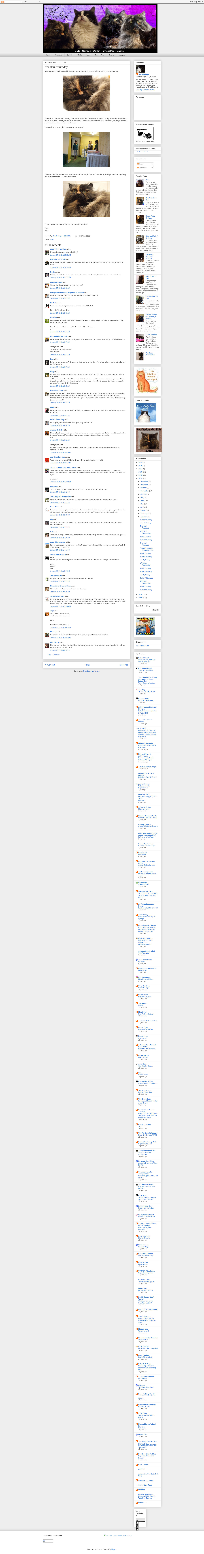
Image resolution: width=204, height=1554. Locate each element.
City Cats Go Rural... (145, 1066)
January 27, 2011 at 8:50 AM (60, 425)
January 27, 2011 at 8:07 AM (60, 367)
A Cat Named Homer (146, 1376)
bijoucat (141, 1385)
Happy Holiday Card (145, 1144)
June (142, 501)
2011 (140, 478)
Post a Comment (54, 655)
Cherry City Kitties (145, 1081)
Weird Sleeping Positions (146, 683)
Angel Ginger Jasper (57, 542)
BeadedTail (54, 507)
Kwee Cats (142, 883)
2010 (140, 594)
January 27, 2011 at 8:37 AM (60, 403)
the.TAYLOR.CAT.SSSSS (147, 1310)
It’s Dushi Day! (143, 1247)
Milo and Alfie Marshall (58, 336)
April (142, 507)
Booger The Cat (144, 824)
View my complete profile (145, 90)
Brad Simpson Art (142, 646)
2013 (140, 472)
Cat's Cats (142, 1064)
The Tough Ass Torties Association (147, 1442)
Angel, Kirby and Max (58, 249)
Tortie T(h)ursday (146, 578)
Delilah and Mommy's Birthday (150, 256)
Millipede (141, 722)
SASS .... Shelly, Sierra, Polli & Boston (147, 1224)
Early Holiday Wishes (145, 1029)
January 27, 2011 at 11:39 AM (60, 452)
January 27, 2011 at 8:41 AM (60, 415)
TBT (139, 1126)
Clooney (53, 632)
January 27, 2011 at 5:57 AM (60, 332)
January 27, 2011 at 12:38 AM (60, 267)
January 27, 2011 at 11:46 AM (60, 463)
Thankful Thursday (144, 527)
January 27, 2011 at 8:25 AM (60, 386)
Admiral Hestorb (56, 430)
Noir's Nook (143, 995)
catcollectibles (143, 1340)
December (144, 481)
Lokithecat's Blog (145, 1206)
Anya (52, 611)
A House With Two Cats (147, 1021)
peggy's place (144, 1355)
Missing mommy (144, 809)
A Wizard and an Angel (147, 767)
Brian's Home (143, 658)
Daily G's (141, 1469)
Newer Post (50, 665)
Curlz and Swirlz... (145, 938)
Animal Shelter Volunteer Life (144, 785)
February (144, 513)
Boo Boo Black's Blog (147, 1454)
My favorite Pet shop (145, 1290)
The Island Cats (56, 576)
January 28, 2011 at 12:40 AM (60, 627)
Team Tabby (143, 915)
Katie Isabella (143, 698)
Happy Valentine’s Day (146, 1208)
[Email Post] (75, 236)
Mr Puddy (53, 303)
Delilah (69, 55)
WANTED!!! (142, 1428)
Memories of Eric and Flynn (60, 586)
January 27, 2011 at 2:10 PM (60, 538)
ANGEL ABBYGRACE (58, 554)
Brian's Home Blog (57, 420)
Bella (80, 55)
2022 (140, 462)
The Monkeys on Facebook (142, 151)
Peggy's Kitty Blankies (147, 1394)
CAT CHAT (142, 728)
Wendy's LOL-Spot (145, 1480)
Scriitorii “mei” (143, 1075)
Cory (52, 407)
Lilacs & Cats (143, 1055)
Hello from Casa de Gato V (147, 777)
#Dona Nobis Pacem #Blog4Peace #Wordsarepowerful (145, 942)
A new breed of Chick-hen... (147, 1083)
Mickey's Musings (145, 743)
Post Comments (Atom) (91, 671)
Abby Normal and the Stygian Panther (146, 1151)
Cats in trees (143, 1245)
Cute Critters (143, 1465)
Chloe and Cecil (144, 1124)
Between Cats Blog (146, 1161)
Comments (143, 168)
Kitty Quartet (143, 1346)
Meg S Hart (142, 1012)
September (144, 491)
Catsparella (54, 486)
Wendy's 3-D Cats (145, 891)
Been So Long (143, 1057)
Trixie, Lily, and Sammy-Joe (60, 496)
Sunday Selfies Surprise (146, 865)
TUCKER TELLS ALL (146, 1271)
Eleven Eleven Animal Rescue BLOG (147, 1405)
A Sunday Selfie (143, 884)
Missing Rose (143, 1264)
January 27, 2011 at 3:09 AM (60, 313)
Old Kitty (53, 317)
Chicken (141, 1005)
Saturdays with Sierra (145, 670)
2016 (140, 465)
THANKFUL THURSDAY (146, 692)
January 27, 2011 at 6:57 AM (60, 355)
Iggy (88, 55)
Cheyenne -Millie (56, 282)
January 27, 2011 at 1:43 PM (60, 515)
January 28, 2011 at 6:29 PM (60, 650)
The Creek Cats (144, 1099)
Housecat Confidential (147, 968)
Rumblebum (143, 1036)
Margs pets (142, 1288)
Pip (51, 519)
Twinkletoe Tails (144, 1090)
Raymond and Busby (58, 259)
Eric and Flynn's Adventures (144, 755)
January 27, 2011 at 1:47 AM (60, 298)
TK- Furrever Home (145, 1184)
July (142, 497)
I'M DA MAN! (142, 1378)
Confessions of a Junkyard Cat (145, 1173)
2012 (140, 475)
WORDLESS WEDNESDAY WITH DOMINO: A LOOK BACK (147, 895)
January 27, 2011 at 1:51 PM (60, 527)
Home (48, 55)
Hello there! (142, 854)
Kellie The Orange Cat (147, 1142)
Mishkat (141, 1490)
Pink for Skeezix (144, 1238)
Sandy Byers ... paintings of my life (146, 1317)
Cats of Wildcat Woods (147, 816)
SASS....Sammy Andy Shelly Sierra (63, 467)
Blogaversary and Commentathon (146, 549)
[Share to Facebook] (87, 236)
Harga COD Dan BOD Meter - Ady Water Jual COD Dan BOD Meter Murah (147, 1116)
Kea (51, 359)
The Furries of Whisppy (147, 1133)
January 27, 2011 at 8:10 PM (60, 592)
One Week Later (143, 953)
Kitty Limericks (144, 1236)
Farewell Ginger (143, 988)
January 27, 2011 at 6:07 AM (60, 342)
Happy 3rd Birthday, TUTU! (147, 1135)
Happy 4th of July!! (144, 996)
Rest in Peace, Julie (145, 1092)
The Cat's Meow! (145, 960)
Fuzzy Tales (143, 1027)
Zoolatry (141, 690)
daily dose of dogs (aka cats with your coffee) (147, 834)
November (144, 484)
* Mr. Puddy (142, 1003)
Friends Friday (145, 523)
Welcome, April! (143, 1331)
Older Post (123, 665)
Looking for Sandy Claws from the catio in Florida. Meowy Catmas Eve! (146, 929)
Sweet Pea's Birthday (150, 217)
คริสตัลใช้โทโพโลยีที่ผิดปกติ (148, 826)
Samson (58, 55)
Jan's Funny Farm (145, 872)
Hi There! (141, 962)
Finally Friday (145, 560)
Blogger (113, 1549)
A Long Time (142, 1154)
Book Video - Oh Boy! (145, 1014)
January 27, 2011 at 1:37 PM (60, 502)
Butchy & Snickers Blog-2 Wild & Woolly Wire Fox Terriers (146, 1496)
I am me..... (142, 1503)
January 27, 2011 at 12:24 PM (60, 482)
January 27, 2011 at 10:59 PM (60, 606)
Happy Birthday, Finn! (145, 1273)
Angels (122, 55)
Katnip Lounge (144, 977)
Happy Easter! (143, 788)
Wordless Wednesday (150, 354)
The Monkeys (143, 74)
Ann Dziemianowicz (57, 457)
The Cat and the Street (146, 1387)
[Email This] (80, 236)
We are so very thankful (146, 1217)
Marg (52, 372)
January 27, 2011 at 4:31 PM (60, 550)
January (143, 517)
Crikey (140, 1073)
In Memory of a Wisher (146, 837)
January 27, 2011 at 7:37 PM (60, 581)
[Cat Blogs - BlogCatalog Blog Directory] (118, 1535)
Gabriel (111, 55)
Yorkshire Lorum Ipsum (146, 1282)
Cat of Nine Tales (145, 1485)
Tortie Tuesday (151, 335)
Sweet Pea (99, 55)
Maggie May (143, 1329)
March (143, 510)
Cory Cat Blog (144, 986)
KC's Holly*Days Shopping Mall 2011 (146, 1365)
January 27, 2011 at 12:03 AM (60, 255)
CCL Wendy (54, 642)
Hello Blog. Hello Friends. (147, 1049)
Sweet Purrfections (57, 596)
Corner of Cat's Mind (146, 951)
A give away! (142, 1038)
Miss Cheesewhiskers (145, 979)
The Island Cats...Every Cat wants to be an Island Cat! (147, 679)
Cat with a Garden (145, 1253)
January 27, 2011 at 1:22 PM (60, 492)
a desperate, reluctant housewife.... (147, 1046)
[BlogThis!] (82, 236)
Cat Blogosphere (145, 668)
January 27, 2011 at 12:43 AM (60, 278)
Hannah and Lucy (56, 390)
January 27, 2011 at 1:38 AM (60, 288)
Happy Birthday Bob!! (145, 1357)
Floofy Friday (142, 970)
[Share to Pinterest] (89, 236)
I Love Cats (142, 1435)
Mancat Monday (146, 520)
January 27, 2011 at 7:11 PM (60, 571)
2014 (140, 469)
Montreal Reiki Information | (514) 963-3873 (147, 796)
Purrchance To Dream (147, 925)
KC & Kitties (143, 1262)
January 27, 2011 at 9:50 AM (60, 440)
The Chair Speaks (145, 720)
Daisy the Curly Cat (146, 1215)
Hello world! (142, 800)
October (143, 488)
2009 (140, 598)
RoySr (52, 272)
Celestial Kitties (144, 807)
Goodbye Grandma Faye (146, 846)
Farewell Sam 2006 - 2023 (147, 818)
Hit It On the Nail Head (146, 700)
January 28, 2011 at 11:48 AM (60, 638)
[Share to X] (84, 236)
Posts (141, 164)
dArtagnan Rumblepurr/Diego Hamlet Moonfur (67, 292)
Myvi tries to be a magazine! (148, 1348)
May (142, 504)
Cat (51, 532)
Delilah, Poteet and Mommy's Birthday (151, 317)
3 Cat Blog (142, 1413)
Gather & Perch (144, 1280)
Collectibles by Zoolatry (148, 1338)
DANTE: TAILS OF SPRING (148, 908)
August (143, 494)
